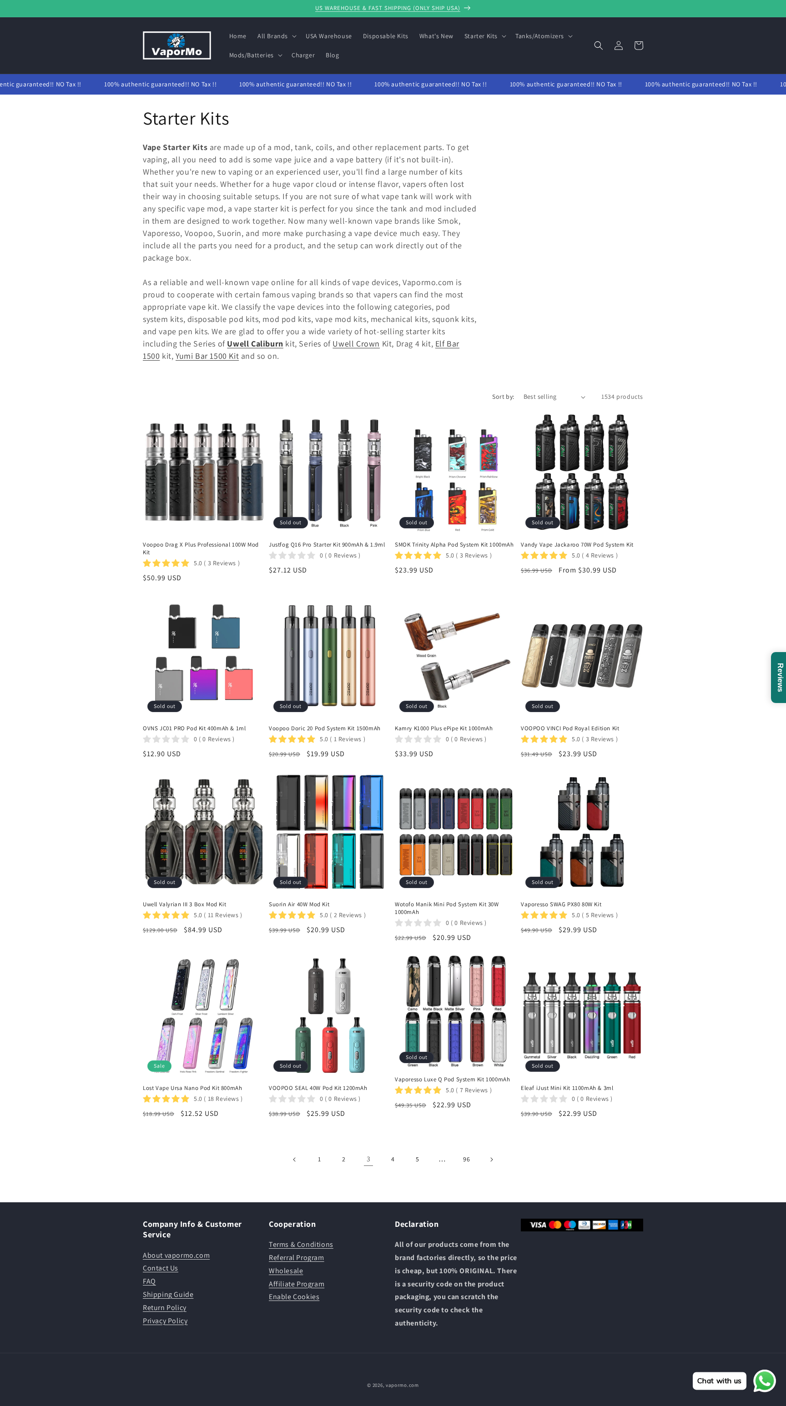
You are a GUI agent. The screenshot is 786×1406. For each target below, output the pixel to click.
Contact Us (160, 1268)
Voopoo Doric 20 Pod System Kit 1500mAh (325, 728)
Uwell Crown (356, 343)
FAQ (149, 1281)
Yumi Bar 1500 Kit (207, 356)
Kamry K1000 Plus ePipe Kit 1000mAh (444, 728)
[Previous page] (295, 1160)
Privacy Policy (165, 1321)
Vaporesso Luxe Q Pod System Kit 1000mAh (452, 1079)
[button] (276, 35)
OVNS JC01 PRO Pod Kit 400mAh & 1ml (194, 728)
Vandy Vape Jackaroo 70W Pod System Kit (577, 544)
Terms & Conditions (301, 1244)
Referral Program (296, 1257)
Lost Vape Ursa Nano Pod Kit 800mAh (192, 1088)
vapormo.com (402, 1385)
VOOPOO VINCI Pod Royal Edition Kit (570, 728)
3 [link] (369, 1159)
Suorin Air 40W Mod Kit (299, 904)
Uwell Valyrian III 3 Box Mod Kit (184, 904)
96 (466, 1159)
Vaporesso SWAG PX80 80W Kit (561, 904)
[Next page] (491, 1160)
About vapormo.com (176, 1255)
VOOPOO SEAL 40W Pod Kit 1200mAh (318, 1088)
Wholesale (286, 1270)
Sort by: (503, 396)
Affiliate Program (296, 1284)
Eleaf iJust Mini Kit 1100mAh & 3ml (567, 1088)
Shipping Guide (168, 1294)
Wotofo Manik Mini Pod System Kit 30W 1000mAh (447, 908)
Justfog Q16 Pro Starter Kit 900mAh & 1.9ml (327, 544)
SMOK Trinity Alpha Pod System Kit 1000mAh (454, 544)
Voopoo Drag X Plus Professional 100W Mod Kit (201, 548)
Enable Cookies (294, 1296)
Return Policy (164, 1307)
